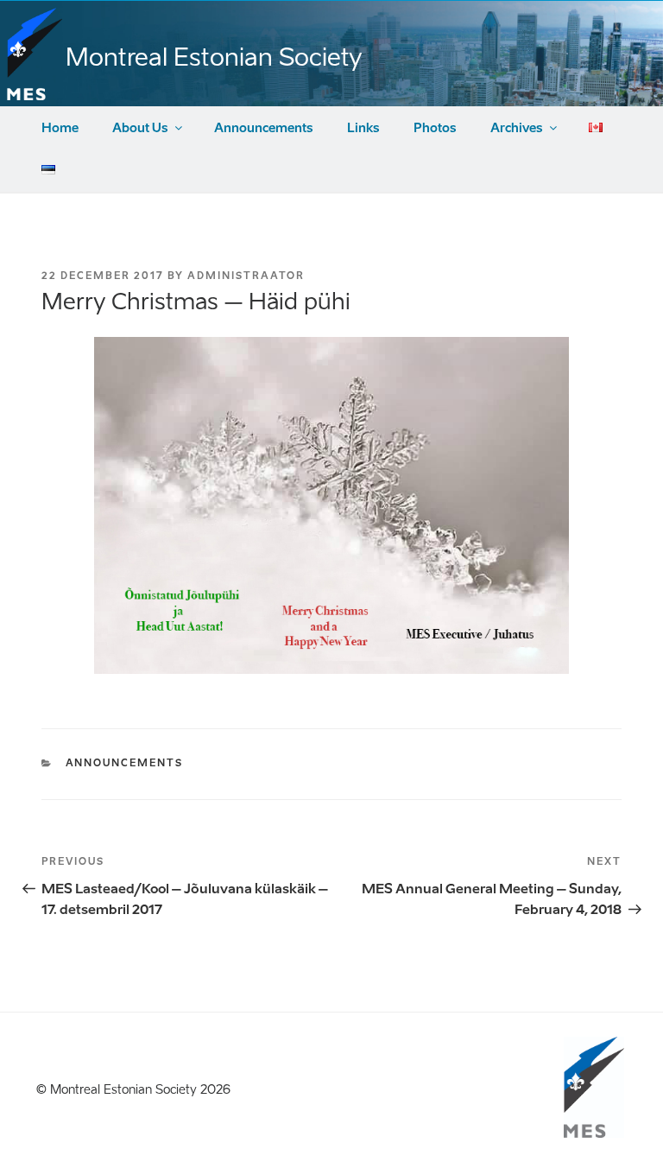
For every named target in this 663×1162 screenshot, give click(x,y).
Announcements (263, 128)
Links (363, 128)
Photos (435, 128)
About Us (140, 128)
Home (60, 128)
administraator (246, 276)
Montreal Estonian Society (214, 57)
